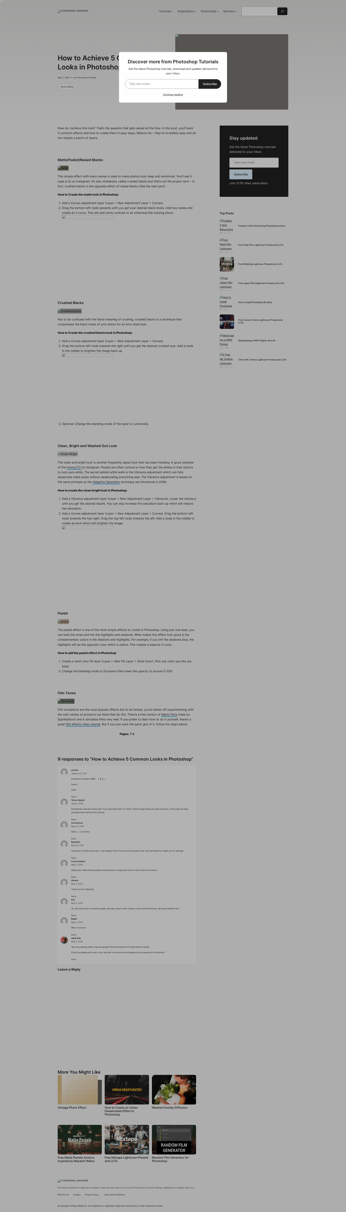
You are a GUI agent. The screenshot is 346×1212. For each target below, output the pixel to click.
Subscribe (210, 84)
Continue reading (173, 94)
